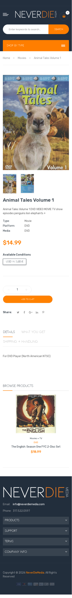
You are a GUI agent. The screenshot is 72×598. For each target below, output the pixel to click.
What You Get (33, 332)
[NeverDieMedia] (36, 14)
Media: (7, 230)
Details (9, 332)
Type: (6, 221)
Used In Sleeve (14, 261)
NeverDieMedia (35, 572)
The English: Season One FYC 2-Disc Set (36, 446)
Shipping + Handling (20, 342)
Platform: (9, 225)
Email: (6, 504)
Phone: (7, 510)
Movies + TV (36, 438)
